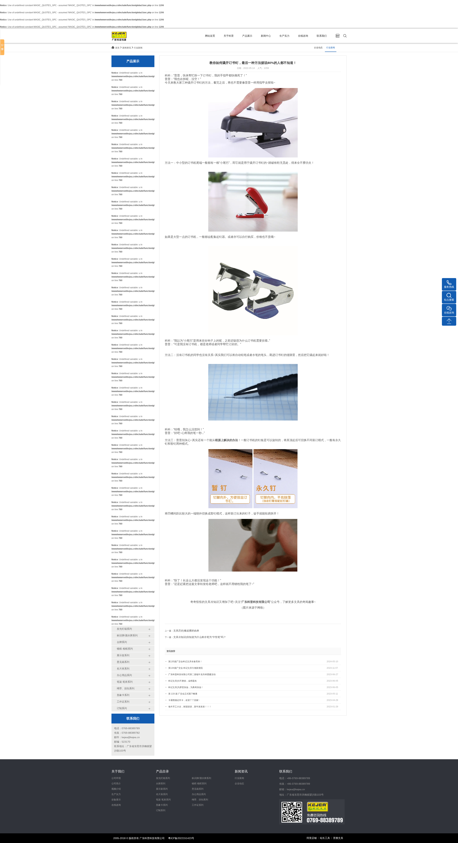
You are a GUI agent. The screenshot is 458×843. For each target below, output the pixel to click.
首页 (117, 48)
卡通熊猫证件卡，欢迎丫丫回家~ (184, 700)
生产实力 (284, 35)
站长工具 (325, 838)
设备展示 (116, 799)
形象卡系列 (162, 805)
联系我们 (322, 35)
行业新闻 (138, 48)
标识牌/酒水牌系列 (201, 778)
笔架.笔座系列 (163, 799)
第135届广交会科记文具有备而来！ (185, 661)
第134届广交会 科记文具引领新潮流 (185, 668)
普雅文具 (338, 838)
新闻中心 (266, 35)
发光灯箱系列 (163, 778)
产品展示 (247, 35)
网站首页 (210, 35)
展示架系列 (162, 789)
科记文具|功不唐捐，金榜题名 (182, 681)
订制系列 (160, 810)
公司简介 (116, 783)
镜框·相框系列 (199, 783)
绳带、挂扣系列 (200, 799)
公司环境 (116, 778)
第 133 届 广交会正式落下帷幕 (182, 694)
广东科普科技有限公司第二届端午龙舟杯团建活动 (192, 674)
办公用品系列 (199, 794)
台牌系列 (160, 783)
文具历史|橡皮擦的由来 (186, 630)
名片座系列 (162, 794)
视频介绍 (116, 789)
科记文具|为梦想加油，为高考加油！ (185, 687)
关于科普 (229, 35)
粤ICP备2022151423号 (181, 838)
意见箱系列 (197, 789)
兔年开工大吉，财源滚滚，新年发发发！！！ (189, 706)
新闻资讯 (126, 48)
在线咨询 (303, 35)
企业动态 (318, 47)
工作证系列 (197, 805)
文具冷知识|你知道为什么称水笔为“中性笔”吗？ (199, 637)
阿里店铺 (312, 838)
